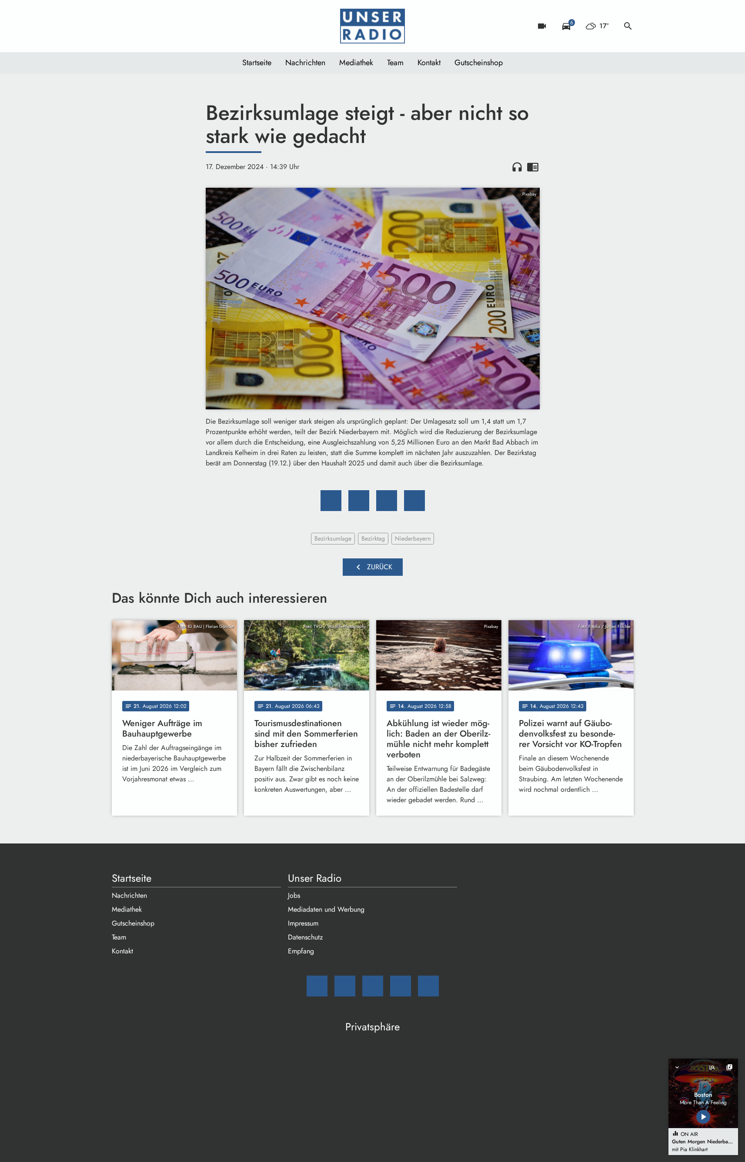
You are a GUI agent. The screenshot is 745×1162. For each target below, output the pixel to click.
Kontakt (429, 62)
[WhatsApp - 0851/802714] (190, 26)
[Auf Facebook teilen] (331, 500)
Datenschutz (305, 937)
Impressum (303, 923)
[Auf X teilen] (358, 500)
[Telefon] (172, 26)
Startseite (256, 62)
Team (395, 62)
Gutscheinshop (478, 62)
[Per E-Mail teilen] (414, 500)
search (628, 26)
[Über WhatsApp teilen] (386, 500)
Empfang (301, 951)
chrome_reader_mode (533, 167)
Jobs (294, 895)
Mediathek (356, 62)
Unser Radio (314, 878)
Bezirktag (373, 538)
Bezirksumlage (332, 538)
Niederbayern (413, 538)
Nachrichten (305, 62)
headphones (517, 167)
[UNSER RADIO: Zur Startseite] (372, 26)
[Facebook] (138, 26)
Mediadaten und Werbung (326, 909)
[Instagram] (155, 26)
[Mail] (120, 26)
